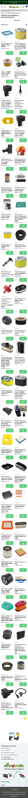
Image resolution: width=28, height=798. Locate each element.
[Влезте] (23, 7)
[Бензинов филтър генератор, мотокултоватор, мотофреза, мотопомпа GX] (21, 91)
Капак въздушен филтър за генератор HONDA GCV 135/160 (6, 478)
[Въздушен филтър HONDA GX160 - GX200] (7, 235)
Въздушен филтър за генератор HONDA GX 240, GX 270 (20, 273)
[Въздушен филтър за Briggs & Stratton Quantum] (21, 289)
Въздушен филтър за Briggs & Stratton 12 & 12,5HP (20, 536)
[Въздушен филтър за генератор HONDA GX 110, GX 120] (7, 381)
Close (26, 2)
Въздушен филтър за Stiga (20, 562)
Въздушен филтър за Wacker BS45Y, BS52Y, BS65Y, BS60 (7, 563)
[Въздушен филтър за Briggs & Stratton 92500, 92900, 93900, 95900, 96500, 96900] (7, 606)
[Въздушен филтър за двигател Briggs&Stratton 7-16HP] (21, 666)
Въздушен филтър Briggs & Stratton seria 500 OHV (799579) (7, 451)
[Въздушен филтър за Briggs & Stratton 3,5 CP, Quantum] (21, 439)
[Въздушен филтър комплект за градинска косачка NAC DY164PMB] (7, 149)
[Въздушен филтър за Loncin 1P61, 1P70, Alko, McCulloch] (7, 525)
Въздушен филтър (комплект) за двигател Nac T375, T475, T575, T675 (21, 74)
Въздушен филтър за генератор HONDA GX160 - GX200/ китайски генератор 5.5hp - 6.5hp (6, 508)
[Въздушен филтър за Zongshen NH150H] (21, 495)
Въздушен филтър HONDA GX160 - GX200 (6, 246)
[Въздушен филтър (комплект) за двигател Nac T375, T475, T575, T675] (21, 62)
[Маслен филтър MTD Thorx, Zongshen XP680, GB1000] (7, 579)
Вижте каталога (2, 7)
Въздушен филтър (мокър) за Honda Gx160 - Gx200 (6, 216)
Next (25, 718)
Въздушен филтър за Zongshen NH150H (20, 505)
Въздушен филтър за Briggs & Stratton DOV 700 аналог (20, 617)
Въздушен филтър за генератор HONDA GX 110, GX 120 (7, 392)
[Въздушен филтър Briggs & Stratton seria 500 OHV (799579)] (7, 439)
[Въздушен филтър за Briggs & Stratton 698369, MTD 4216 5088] (7, 121)
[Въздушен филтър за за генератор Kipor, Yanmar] (21, 321)
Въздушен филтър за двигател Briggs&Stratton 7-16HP (21, 677)
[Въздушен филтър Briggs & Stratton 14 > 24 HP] (21, 579)
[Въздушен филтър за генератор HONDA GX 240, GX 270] (21, 262)
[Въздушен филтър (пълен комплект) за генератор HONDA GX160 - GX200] (21, 121)
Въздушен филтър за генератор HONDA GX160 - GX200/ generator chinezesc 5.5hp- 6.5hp (20, 393)
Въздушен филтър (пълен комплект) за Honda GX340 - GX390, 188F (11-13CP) (7, 705)
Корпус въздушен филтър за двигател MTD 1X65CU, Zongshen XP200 (6, 423)
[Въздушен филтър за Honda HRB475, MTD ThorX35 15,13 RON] (21, 149)
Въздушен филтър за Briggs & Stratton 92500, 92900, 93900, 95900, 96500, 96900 (7, 618)
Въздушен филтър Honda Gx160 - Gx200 (20, 245)
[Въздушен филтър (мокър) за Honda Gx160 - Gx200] (7, 205)
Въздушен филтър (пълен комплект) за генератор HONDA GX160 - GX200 (20, 133)
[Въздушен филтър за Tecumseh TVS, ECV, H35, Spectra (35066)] (7, 178)
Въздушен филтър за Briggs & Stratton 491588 (6, 45)
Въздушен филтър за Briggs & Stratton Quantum (20, 300)
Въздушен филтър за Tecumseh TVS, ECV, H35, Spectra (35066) (6, 189)
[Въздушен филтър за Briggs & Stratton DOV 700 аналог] (21, 606)
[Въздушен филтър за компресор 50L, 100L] (7, 321)
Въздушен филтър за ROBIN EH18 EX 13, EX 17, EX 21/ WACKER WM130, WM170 (20, 479)
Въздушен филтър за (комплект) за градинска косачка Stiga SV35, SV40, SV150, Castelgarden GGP (20, 648)
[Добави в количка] (9, 53)
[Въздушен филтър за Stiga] (21, 552)
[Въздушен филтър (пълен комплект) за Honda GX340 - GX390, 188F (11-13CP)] (7, 693)
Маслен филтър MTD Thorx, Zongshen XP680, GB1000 (6, 590)
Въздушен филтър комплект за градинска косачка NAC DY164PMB (7, 161)
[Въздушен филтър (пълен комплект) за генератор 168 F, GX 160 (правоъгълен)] (21, 348)
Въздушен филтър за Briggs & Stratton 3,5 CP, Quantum (20, 451)
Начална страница (5, 11)
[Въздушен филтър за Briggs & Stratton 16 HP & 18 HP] (7, 666)
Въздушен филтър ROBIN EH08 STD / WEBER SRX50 (6, 646)
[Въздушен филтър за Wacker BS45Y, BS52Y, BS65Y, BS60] (7, 552)
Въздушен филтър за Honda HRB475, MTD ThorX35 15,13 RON (20, 160)
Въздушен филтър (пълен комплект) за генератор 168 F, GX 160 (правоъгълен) (20, 360)
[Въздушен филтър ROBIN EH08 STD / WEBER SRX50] (7, 635)
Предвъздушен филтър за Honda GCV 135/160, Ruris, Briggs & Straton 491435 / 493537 (21, 217)
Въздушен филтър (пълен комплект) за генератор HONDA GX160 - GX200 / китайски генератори (6, 103)
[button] (5, 51)
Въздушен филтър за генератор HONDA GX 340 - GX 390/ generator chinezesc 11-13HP (21, 46)
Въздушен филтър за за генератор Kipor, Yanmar (20, 332)
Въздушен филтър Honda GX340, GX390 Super (20, 704)
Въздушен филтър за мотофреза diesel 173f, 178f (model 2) (20, 422)
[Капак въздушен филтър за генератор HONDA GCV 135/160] (7, 466)
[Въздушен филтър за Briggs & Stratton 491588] (7, 34)
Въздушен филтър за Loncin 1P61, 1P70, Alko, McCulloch (6, 536)
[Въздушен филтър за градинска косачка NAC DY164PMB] (21, 178)
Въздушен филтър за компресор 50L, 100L (6, 331)
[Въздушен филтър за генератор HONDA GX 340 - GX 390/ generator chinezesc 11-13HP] (21, 34)
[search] (5, 7)
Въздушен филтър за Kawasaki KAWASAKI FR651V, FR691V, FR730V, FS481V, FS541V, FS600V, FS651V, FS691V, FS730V (6, 362)
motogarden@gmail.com (8, 759)
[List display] (26, 25)
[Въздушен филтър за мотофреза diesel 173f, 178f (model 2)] (21, 411)
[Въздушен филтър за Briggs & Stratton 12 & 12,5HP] (21, 525)
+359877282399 (7, 757)
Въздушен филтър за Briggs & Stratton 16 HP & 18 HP (7, 677)
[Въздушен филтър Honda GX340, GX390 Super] (21, 693)
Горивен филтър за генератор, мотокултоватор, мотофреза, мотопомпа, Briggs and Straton (7, 302)
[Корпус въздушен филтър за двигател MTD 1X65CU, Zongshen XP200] (7, 411)
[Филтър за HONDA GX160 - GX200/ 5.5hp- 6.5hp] (7, 62)
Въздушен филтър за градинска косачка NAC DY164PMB (20, 189)
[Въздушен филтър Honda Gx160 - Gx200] (21, 235)
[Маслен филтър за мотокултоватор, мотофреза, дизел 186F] (7, 262)
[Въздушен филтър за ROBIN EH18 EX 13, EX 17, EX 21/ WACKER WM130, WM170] (21, 466)
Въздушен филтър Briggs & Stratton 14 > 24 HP (20, 590)
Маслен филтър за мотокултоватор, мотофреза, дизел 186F (7, 273)
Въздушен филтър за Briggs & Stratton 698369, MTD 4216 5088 (6, 133)
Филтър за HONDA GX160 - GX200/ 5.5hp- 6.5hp (6, 73)
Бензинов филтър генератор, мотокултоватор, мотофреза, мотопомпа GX (19, 103)
